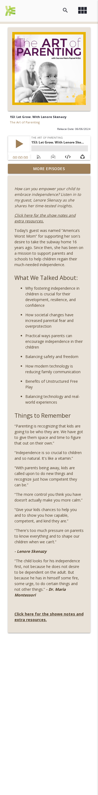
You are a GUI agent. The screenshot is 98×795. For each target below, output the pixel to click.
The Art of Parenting (25, 122)
